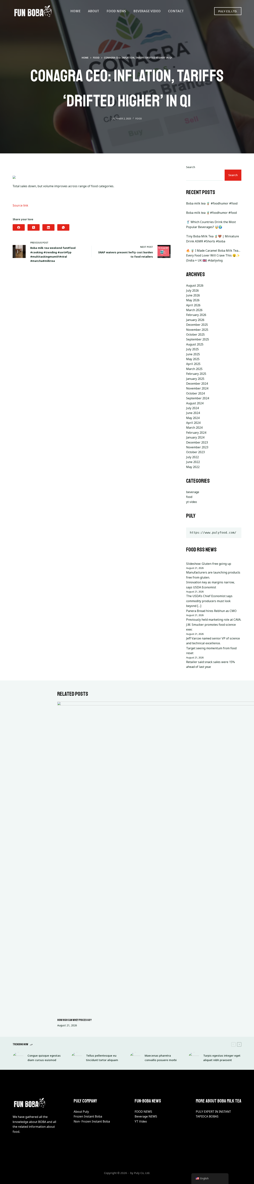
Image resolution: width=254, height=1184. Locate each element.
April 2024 (193, 423)
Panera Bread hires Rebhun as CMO (211, 611)
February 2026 (196, 315)
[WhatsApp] (63, 227)
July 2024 (192, 408)
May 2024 (193, 418)
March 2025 (194, 369)
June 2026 (193, 295)
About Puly (81, 1112)
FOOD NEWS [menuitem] (116, 11)
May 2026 (193, 300)
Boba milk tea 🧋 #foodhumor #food (211, 203)
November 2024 (197, 388)
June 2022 (193, 462)
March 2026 (194, 310)
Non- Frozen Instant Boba (92, 1121)
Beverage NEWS (146, 1116)
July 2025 (192, 349)
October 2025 (195, 334)
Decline (35, 1173)
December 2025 (197, 325)
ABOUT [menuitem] (93, 11)
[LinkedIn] (48, 227)
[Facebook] (19, 227)
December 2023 (197, 442)
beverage (192, 492)
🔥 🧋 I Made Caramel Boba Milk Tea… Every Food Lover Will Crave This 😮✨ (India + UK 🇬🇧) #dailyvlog (213, 255)
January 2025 (195, 379)
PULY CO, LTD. (227, 11)
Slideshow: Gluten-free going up (208, 564)
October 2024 (195, 393)
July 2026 (192, 290)
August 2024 (194, 403)
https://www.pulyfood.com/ (213, 532)
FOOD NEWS (143, 1112)
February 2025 (196, 374)
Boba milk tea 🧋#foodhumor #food (211, 213)
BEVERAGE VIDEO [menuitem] (147, 11)
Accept (18, 1173)
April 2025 (193, 364)
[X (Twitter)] (34, 227)
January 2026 (195, 320)
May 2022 (193, 467)
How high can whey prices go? (74, 1020)
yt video (191, 502)
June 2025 (193, 354)
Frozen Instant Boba (88, 1116)
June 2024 (193, 413)
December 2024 (197, 383)
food (138, 118)
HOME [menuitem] (75, 11)
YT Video (141, 1121)
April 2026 (193, 305)
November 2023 (197, 447)
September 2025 (197, 339)
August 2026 (194, 285)
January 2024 (195, 437)
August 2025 (194, 344)
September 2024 (197, 398)
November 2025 (197, 330)
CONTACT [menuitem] (176, 11)
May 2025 (193, 359)
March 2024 (194, 427)
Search (190, 167)
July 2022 (192, 457)
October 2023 (195, 452)
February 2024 (196, 433)
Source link (20, 205)
